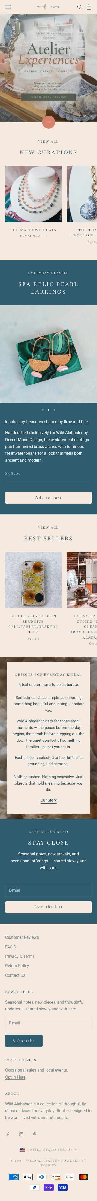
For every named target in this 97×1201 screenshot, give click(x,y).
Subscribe (24, 1040)
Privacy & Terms (20, 956)
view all (48, 528)
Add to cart (48, 497)
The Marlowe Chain (33, 230)
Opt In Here (15, 1077)
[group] (48, 61)
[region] (48, 61)
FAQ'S (10, 946)
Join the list (48, 906)
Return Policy (17, 965)
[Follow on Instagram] (21, 1134)
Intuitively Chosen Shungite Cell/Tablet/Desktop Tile (33, 624)
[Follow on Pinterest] (34, 1134)
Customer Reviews (22, 937)
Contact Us (15, 975)
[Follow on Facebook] (7, 1134)
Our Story (49, 800)
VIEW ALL (48, 142)
